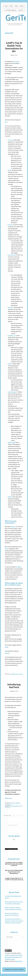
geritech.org (19, 961)
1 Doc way (11, 140)
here (6, 122)
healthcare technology (15, 806)
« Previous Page (7, 816)
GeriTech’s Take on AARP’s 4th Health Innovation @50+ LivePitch (14, 864)
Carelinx (10, 224)
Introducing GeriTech (14, 686)
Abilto (9, 170)
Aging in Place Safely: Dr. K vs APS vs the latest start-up (14, 878)
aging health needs (14, 674)
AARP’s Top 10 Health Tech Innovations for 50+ (14, 47)
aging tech (21, 674)
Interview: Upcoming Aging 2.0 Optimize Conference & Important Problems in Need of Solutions (14, 920)
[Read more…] (9, 798)
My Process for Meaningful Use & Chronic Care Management (14, 871)
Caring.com (16, 61)
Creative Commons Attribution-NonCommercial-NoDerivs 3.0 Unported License (14, 957)
